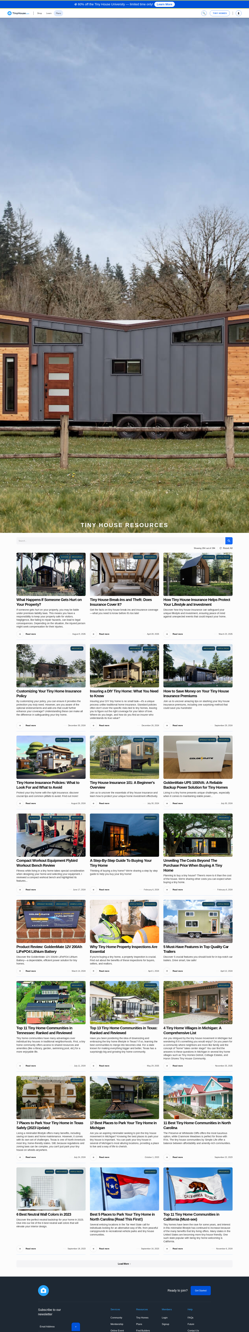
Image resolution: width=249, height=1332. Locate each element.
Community (116, 1317)
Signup (165, 1324)
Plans (139, 1324)
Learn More (164, 4)
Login (165, 1317)
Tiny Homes (142, 1317)
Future (191, 1324)
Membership (117, 1324)
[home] (18, 13)
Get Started (200, 1290)
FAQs (190, 1317)
